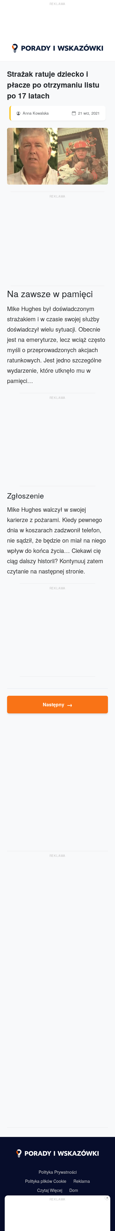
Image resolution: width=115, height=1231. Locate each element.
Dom (73, 1190)
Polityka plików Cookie (45, 1181)
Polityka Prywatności (58, 1172)
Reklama (81, 1181)
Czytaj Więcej (49, 1190)
